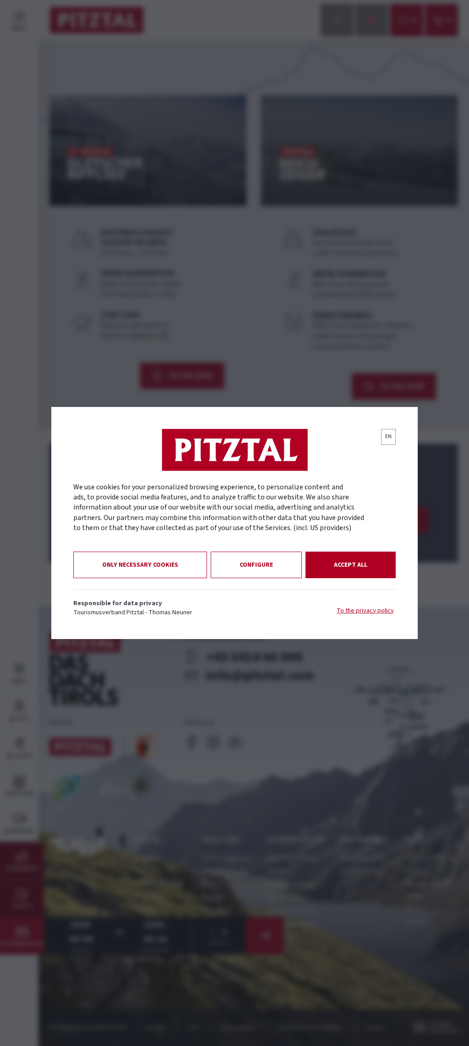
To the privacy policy (365, 610)
